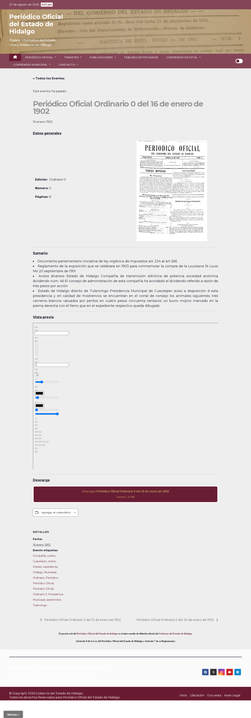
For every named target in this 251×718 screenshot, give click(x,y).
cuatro (51, 555)
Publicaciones (102, 57)
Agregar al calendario (56, 512)
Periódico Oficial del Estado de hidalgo (97, 633)
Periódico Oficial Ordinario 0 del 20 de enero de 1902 (176, 620)
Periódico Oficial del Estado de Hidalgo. (91, 697)
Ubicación (197, 695)
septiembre (53, 599)
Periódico (52, 577)
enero (52, 561)
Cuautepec (40, 561)
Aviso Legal (232, 695)
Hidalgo (38, 572)
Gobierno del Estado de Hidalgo (175, 633)
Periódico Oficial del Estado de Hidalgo (36, 24)
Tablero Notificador (141, 57)
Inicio (183, 695)
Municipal (50, 572)
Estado (37, 566)
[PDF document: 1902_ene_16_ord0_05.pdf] (125, 396)
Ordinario (38, 577)
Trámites (72, 57)
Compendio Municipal (30, 64)
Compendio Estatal (182, 57)
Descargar (125, 494)
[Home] (15, 57)
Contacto (67, 64)
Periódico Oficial (39, 57)
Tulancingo (40, 605)
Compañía (39, 555)
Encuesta (214, 695)
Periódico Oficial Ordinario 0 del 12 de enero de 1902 (82, 620)
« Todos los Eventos (48, 78)
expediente (50, 566)
